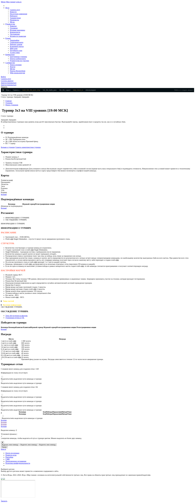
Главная (8, 101)
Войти (176, 90)
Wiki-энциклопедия (17, 73)
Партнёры (9, 457)
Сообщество (10, 63)
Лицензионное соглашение (15, 461)
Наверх (4, 447)
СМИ (7, 459)
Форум (12, 67)
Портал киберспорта (18, 59)
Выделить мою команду (10, 445)
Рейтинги (13, 16)
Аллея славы (15, 52)
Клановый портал (17, 46)
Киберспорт (10, 55)
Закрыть (4, 501)
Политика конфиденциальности (17, 463)
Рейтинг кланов (16, 44)
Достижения (15, 34)
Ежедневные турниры (18, 57)
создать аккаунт (187, 90)
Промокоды (14, 20)
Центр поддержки (12, 453)
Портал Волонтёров (17, 71)
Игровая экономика (17, 30)
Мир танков (10, 2)
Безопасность (15, 32)
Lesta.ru (18, 2)
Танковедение (15, 18)
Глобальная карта (16, 42)
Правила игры (10, 455)
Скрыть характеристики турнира (28, 147)
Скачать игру (15, 10)
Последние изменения (18, 14)
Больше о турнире (8, 147)
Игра (7, 8)
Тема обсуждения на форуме (16, 316)
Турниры (8, 103)
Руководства (10, 24)
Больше (4, 194)
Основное (14, 28)
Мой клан (13, 48)
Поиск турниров (11, 105)
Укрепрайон (14, 40)
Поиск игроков (16, 65)
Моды (12, 22)
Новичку (13, 26)
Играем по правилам (18, 36)
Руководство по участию (19, 61)
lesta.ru (3, 449)
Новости (13, 12)
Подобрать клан (16, 50)
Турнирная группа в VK (14, 318)
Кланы (8, 38)
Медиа (12, 69)
